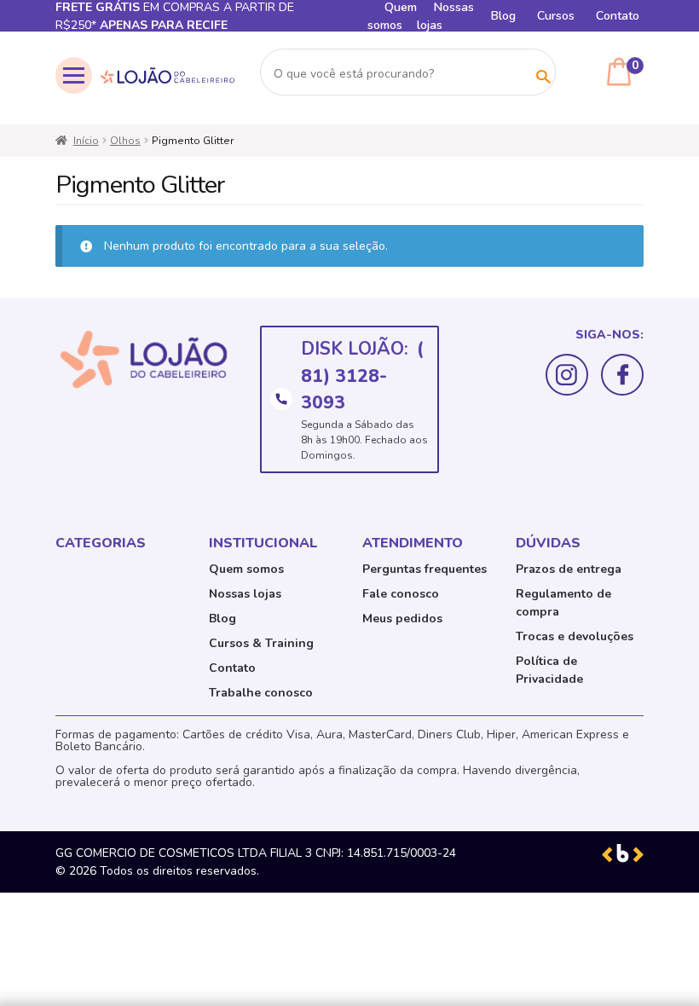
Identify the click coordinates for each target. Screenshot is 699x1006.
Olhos (125, 140)
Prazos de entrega (568, 569)
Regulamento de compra (563, 603)
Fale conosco (400, 594)
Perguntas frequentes (424, 569)
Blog (503, 16)
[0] (619, 71)
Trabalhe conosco (261, 693)
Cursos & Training (261, 643)
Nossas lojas (245, 594)
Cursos (556, 16)
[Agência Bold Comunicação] (623, 853)
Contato (617, 16)
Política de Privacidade (549, 670)
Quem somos (246, 569)
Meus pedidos (402, 618)
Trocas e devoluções (574, 636)
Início (86, 140)
